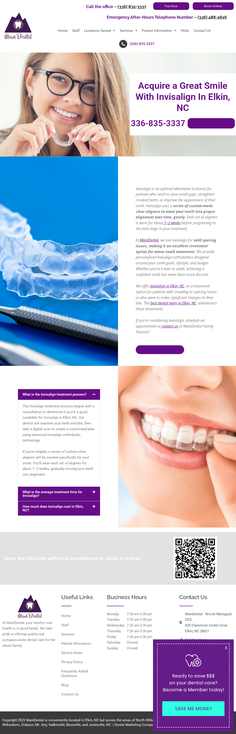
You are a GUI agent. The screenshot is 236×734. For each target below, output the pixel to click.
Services (126, 31)
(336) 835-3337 (132, 6)
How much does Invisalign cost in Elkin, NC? (53, 508)
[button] (59, 394)
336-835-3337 (158, 123)
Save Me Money (193, 708)
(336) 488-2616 (212, 17)
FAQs (185, 31)
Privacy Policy (72, 662)
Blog (64, 685)
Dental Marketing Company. (136, 725)
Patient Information (157, 31)
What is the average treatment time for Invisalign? (52, 494)
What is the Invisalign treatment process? (54, 394)
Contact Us (202, 31)
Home (63, 31)
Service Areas (72, 653)
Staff (76, 31)
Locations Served (97, 31)
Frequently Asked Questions (74, 673)
